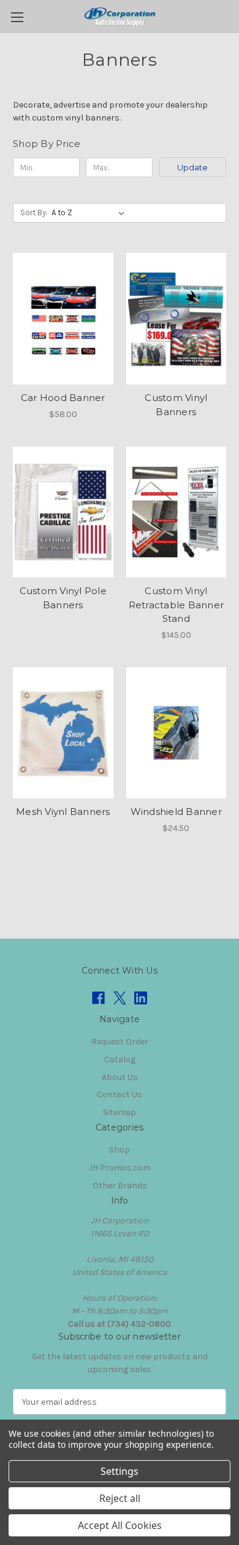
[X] (119, 997)
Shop (119, 1150)
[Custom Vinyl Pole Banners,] (63, 512)
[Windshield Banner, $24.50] (176, 733)
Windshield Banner (176, 811)
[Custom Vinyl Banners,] (176, 319)
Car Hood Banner (63, 397)
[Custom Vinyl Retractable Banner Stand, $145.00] (176, 512)
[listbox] (90, 213)
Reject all (119, 1498)
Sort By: (34, 212)
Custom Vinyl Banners (176, 405)
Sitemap (119, 1112)
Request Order (119, 1041)
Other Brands (120, 1185)
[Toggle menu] (17, 17)
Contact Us (119, 1094)
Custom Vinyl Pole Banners (63, 598)
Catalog (119, 1059)
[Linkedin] (140, 997)
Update (192, 167)
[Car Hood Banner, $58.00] (63, 319)
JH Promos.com (120, 1167)
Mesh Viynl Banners (63, 811)
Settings (119, 1471)
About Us (120, 1077)
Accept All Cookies (120, 1525)
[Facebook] (98, 997)
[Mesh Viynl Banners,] (63, 733)
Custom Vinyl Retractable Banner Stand (176, 604)
